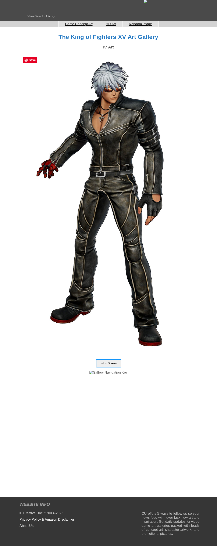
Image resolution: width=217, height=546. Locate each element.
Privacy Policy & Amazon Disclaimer (46, 519)
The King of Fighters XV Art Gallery (108, 37)
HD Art (111, 24)
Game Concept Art (79, 24)
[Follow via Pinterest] (196, 505)
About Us (26, 526)
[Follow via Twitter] (183, 505)
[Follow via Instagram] (157, 505)
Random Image (140, 24)
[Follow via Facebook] (170, 505)
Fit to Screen (109, 363)
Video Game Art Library (41, 16)
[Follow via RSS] (145, 505)
